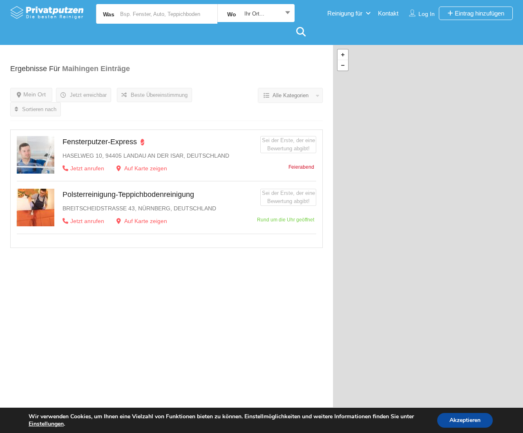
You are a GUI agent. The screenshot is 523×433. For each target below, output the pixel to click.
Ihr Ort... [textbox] (254, 14)
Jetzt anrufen (87, 168)
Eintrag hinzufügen (478, 13)
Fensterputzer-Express (100, 142)
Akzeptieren (465, 420)
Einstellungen (46, 424)
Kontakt (388, 13)
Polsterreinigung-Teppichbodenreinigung (128, 194)
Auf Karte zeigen (145, 168)
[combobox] (256, 13)
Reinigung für (344, 13)
